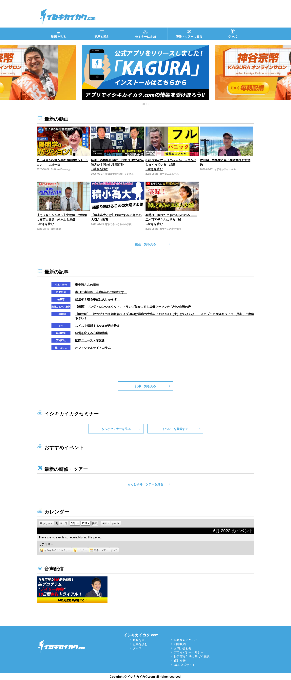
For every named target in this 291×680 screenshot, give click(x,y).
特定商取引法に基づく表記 (191, 656)
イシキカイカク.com (141, 634)
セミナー (82, 550)
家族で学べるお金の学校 (118, 224)
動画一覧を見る (145, 244)
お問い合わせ (183, 648)
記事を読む (140, 644)
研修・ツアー (101, 550)
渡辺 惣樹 (56, 228)
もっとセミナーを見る (116, 429)
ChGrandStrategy (61, 169)
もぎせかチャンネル (225, 169)
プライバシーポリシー (189, 652)
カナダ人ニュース (169, 173)
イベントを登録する (175, 429)
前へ (106, 523)
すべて (114, 550)
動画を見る (140, 640)
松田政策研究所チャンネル (119, 173)
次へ (114, 523)
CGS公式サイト (184, 665)
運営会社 (180, 660)
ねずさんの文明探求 (170, 228)
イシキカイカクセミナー (57, 550)
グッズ (137, 648)
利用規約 (180, 644)
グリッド (48, 523)
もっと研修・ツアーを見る (145, 484)
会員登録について (186, 640)
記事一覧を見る (145, 386)
